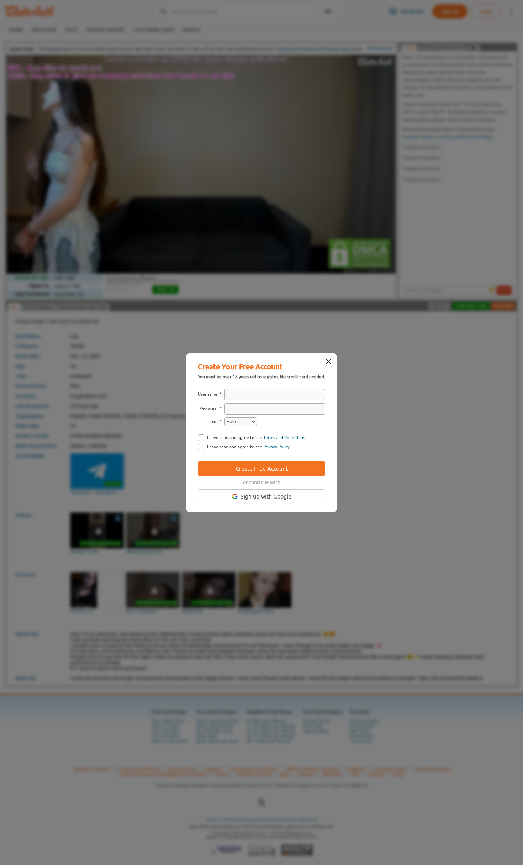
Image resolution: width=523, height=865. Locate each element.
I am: (214, 421)
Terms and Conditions (284, 437)
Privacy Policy (276, 446)
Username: (208, 394)
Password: (208, 408)
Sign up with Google (266, 496)
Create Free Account (262, 468)
